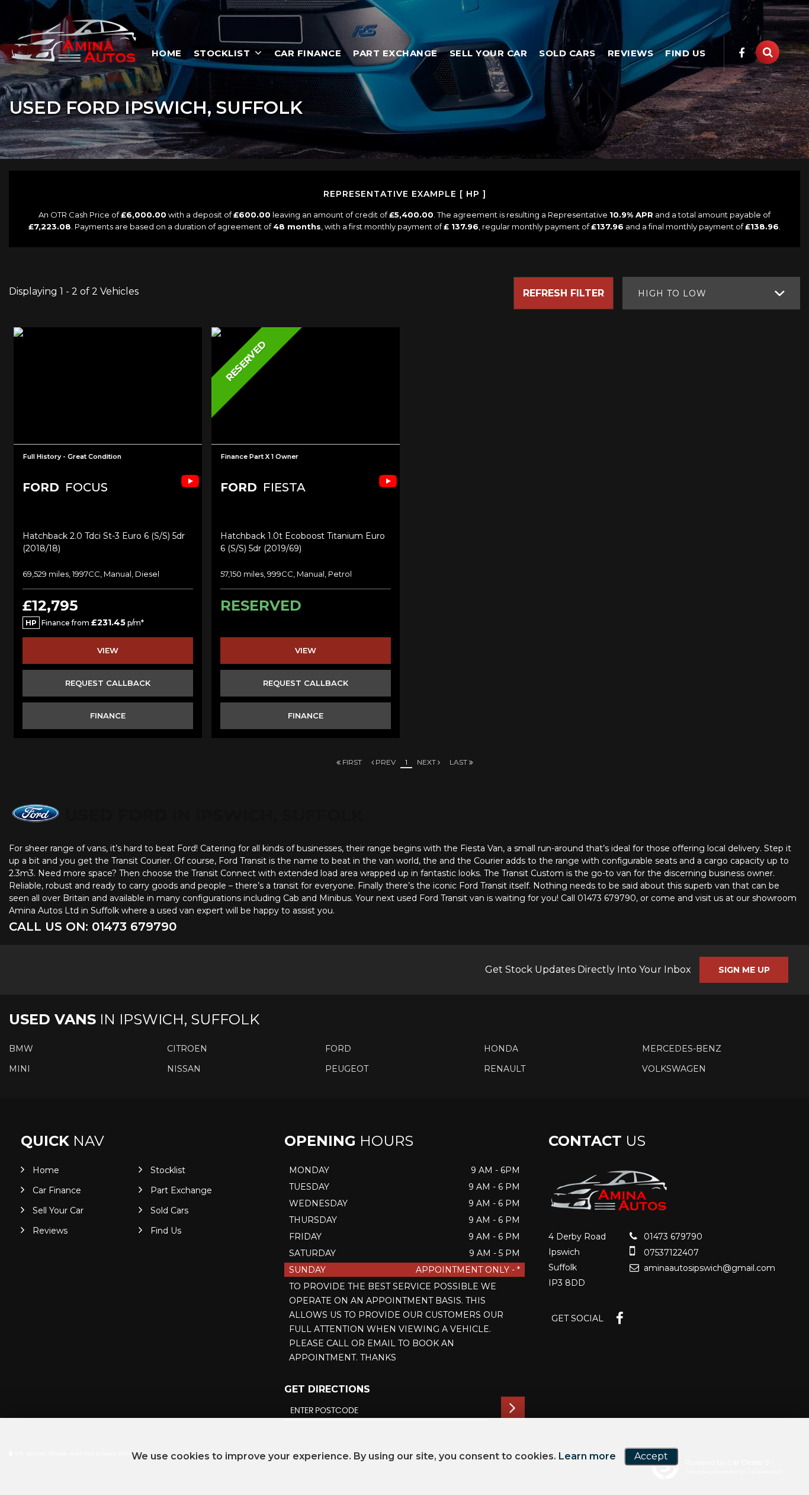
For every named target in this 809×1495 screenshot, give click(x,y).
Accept (651, 1456)
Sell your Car (489, 53)
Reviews (631, 53)
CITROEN (187, 1048)
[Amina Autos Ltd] (74, 43)
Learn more (587, 1456)
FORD (338, 1048)
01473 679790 (671, 1236)
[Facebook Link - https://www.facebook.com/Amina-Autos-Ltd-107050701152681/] (742, 53)
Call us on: (92, 926)
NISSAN (184, 1068)
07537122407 (670, 1252)
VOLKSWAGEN (674, 1068)
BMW (21, 1048)
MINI (19, 1068)
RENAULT (504, 1068)
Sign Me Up (744, 969)
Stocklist (222, 53)
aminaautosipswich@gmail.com (708, 1268)
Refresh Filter (563, 293)
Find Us (685, 53)
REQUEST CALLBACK (107, 683)
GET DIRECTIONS (327, 1389)
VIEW (107, 650)
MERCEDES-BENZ (681, 1048)
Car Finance (308, 53)
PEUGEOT (346, 1068)
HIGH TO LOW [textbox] (672, 293)
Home (167, 53)
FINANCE (108, 715)
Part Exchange (395, 53)
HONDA (501, 1048)
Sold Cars (567, 53)
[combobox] (711, 293)
